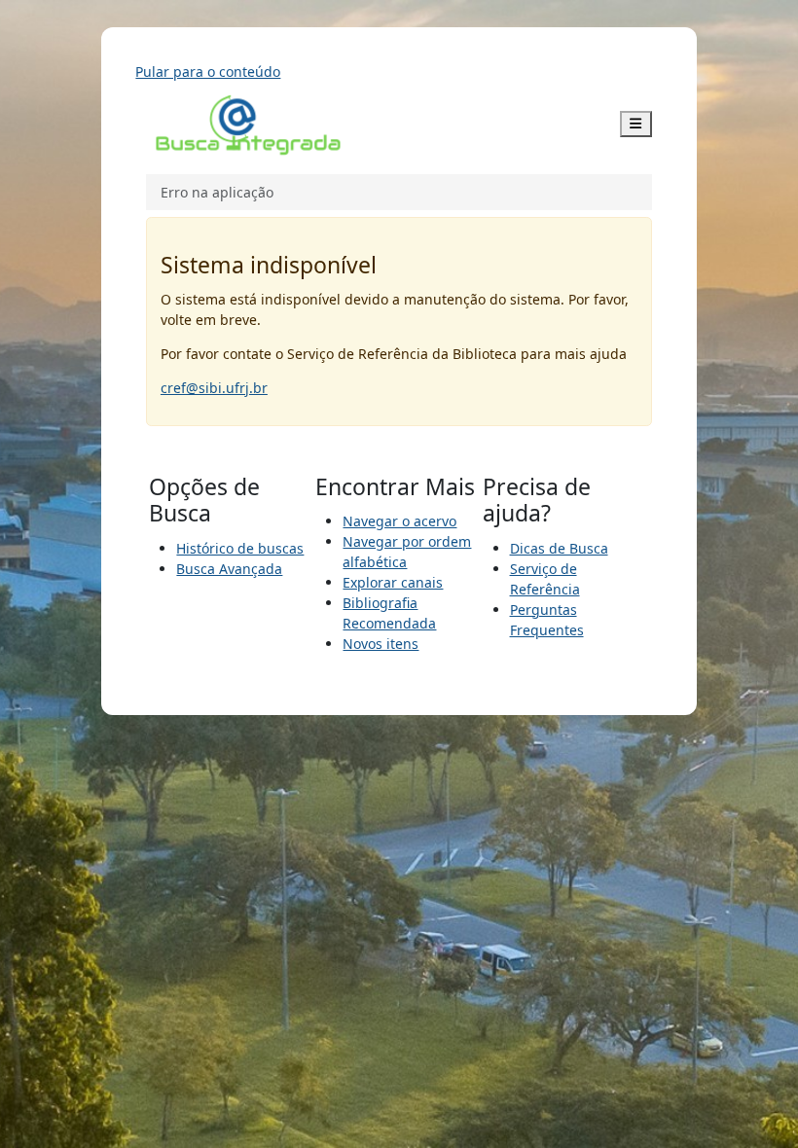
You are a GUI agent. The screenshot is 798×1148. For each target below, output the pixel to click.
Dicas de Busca (559, 548)
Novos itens (380, 643)
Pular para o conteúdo (207, 71)
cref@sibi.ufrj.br (214, 387)
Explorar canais (393, 582)
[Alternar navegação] (636, 124)
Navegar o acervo (399, 521)
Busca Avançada (229, 568)
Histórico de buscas (240, 548)
